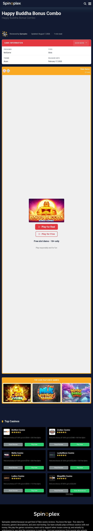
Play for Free (48, 234)
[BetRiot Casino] (7, 434)
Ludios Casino (18, 476)
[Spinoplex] (12, 3)
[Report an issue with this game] (4, 70)
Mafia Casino (17, 453)
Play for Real (48, 226)
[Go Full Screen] (8, 70)
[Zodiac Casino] (52, 434)
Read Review (13, 444)
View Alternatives (80, 491)
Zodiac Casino (63, 430)
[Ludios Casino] (7, 480)
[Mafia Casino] (7, 457)
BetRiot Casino (18, 430)
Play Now (34, 444)
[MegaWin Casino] (52, 480)
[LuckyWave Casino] (52, 457)
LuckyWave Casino (65, 453)
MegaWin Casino (64, 476)
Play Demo (17, 393)
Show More (80, 43)
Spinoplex (23, 34)
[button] (46, 210)
